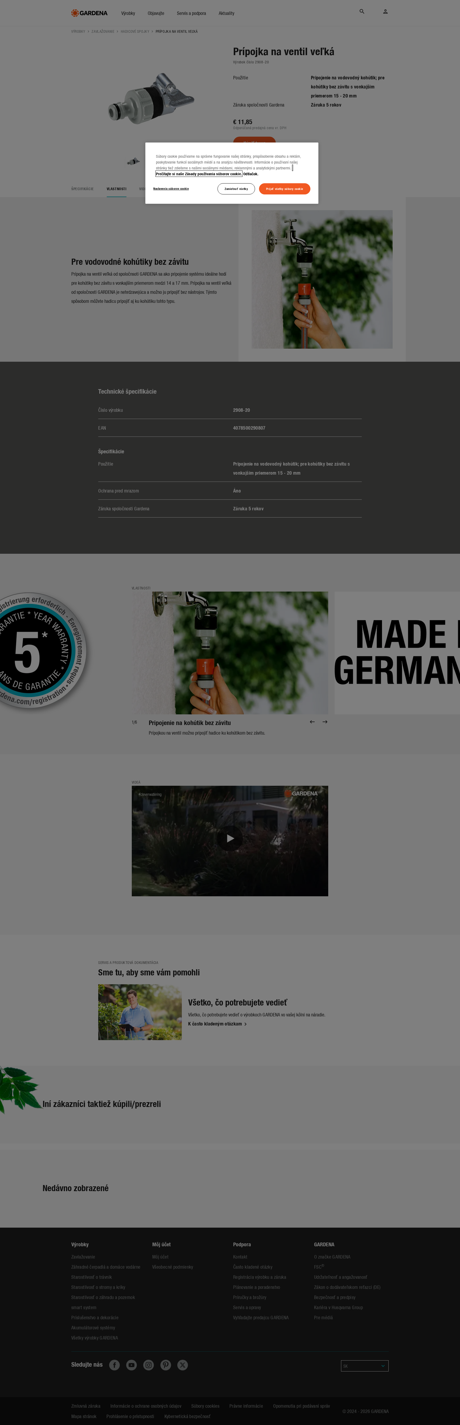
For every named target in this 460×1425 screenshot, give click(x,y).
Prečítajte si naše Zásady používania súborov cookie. (199, 173)
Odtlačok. (250, 173)
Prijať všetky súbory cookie (284, 188)
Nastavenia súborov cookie (171, 188)
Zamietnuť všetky (236, 188)
